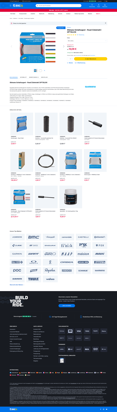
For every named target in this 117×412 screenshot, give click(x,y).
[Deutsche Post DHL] (61, 349)
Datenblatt (23, 77)
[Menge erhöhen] (72, 58)
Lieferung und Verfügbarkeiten (41, 348)
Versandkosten (37, 336)
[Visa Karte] (78, 331)
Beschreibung (14, 77)
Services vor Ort (14, 336)
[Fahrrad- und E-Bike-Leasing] (87, 338)
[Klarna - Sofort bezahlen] (103, 331)
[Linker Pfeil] (11, 124)
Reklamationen (37, 334)
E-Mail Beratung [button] (81, 62)
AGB (11, 341)
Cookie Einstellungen (15, 348)
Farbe (68, 37)
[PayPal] (95, 331)
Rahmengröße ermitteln (39, 344)
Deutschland (92, 55)
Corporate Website (14, 331)
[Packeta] (103, 349)
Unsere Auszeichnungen (16, 339)
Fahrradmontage (37, 358)
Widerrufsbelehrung (15, 344)
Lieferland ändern (46, 388)
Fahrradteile (20, 18)
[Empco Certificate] (61, 360)
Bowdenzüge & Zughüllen (29, 18)
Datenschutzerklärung (15, 346)
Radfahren (15, 18)
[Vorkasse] (70, 338)
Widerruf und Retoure (38, 331)
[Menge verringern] (68, 58)
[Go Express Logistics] (95, 349)
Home (11, 18)
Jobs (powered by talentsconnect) (18, 334)
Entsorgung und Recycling (16, 351)
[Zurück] (11, 46)
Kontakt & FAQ (37, 329)
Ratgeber (35, 361)
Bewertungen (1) (34, 77)
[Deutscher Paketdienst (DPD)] (70, 349)
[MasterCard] (70, 331)
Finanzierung (36, 353)
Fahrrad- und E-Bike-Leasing (40, 356)
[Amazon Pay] (61, 338)
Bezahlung (36, 339)
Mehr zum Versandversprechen (69, 397)
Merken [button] (71, 62)
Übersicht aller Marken (16, 284)
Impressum (12, 329)
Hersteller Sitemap (38, 346)
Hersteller (44, 77)
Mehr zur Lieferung (26, 394)
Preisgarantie (36, 351)
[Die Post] (78, 349)
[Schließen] (105, 23)
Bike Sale (51, 10)
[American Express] (87, 331)
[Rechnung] (61, 331)
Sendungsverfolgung (38, 341)
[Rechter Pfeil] (31, 124)
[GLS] (87, 349)
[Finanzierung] (78, 338)
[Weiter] (63, 46)
